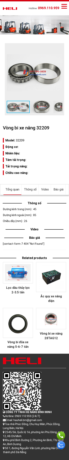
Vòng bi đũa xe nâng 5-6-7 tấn (18, 344)
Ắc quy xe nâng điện (51, 298)
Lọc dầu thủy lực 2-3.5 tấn (18, 290)
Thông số (30, 189)
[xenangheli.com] (10, 8)
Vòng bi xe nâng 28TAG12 (51, 336)
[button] (59, 48)
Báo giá (58, 189)
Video (45, 189)
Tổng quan (12, 189)
